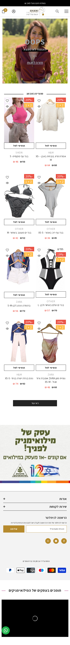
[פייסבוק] (64, 541)
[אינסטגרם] (56, 541)
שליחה (13, 529)
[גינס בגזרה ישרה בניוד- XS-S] (19, 342)
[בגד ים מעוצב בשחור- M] (19, 196)
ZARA (19, 302)
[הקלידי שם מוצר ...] (57, 11)
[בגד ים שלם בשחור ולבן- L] (51, 269)
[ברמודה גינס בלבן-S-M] (19, 269)
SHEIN (19, 152)
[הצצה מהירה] (39, 106)
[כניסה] (14, 11)
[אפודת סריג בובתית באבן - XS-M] (51, 120)
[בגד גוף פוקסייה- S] (19, 120)
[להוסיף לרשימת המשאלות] (39, 100)
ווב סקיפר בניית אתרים (31, 561)
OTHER (51, 229)
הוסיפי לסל (51, 145)
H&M (51, 152)
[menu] (66, 11)
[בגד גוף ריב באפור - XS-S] (51, 196)
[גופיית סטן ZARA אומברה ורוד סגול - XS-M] (51, 342)
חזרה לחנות (35, 62)
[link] (48, 541)
